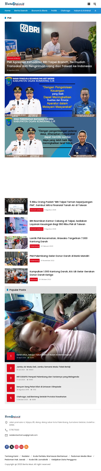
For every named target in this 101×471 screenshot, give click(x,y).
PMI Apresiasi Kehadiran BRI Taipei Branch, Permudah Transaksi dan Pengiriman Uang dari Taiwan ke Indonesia (49, 64)
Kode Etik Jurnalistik (38, 459)
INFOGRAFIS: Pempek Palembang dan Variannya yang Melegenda (48, 377)
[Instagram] (16, 447)
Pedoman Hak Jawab (15, 459)
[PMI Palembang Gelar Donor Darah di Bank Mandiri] (16, 259)
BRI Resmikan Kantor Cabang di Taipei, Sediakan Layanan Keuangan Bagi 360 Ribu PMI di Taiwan (58, 222)
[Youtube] (21, 447)
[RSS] (26, 447)
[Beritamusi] (14, 3)
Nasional (33, 279)
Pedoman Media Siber (81, 456)
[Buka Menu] (88, 4)
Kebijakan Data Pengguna (64, 459)
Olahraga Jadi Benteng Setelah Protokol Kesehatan (41, 397)
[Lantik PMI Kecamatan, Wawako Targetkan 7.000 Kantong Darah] (16, 242)
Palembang (34, 246)
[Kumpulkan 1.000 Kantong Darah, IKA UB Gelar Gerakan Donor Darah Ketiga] (16, 275)
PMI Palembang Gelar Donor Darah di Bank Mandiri (59, 256)
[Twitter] (12, 447)
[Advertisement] (50, 178)
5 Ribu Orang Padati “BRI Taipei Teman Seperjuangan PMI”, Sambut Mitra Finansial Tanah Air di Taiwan (61, 203)
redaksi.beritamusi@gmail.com (23, 435)
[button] (94, 4)
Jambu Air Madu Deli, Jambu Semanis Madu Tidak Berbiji (43, 367)
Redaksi (25, 456)
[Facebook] (7, 447)
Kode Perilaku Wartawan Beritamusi (50, 456)
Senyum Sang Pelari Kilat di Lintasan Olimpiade (39, 387)
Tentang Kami (11, 456)
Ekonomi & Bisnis (13, 58)
